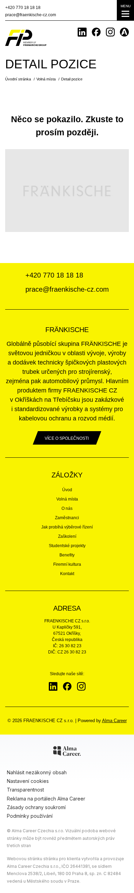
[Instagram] (110, 32)
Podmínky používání (30, 816)
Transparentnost (25, 790)
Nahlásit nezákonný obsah (37, 772)
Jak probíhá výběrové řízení (67, 527)
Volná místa (46, 79)
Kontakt (67, 573)
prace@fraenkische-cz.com (30, 14)
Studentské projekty (67, 545)
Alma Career (114, 720)
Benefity (67, 555)
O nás (67, 508)
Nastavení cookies (28, 781)
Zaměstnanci (67, 517)
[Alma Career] (67, 752)
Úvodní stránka (18, 79)
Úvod (67, 489)
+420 (23, 7)
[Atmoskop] (124, 32)
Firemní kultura (67, 564)
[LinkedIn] (82, 32)
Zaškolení (67, 536)
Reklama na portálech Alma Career (46, 799)
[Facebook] (96, 32)
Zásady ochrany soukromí (36, 807)
